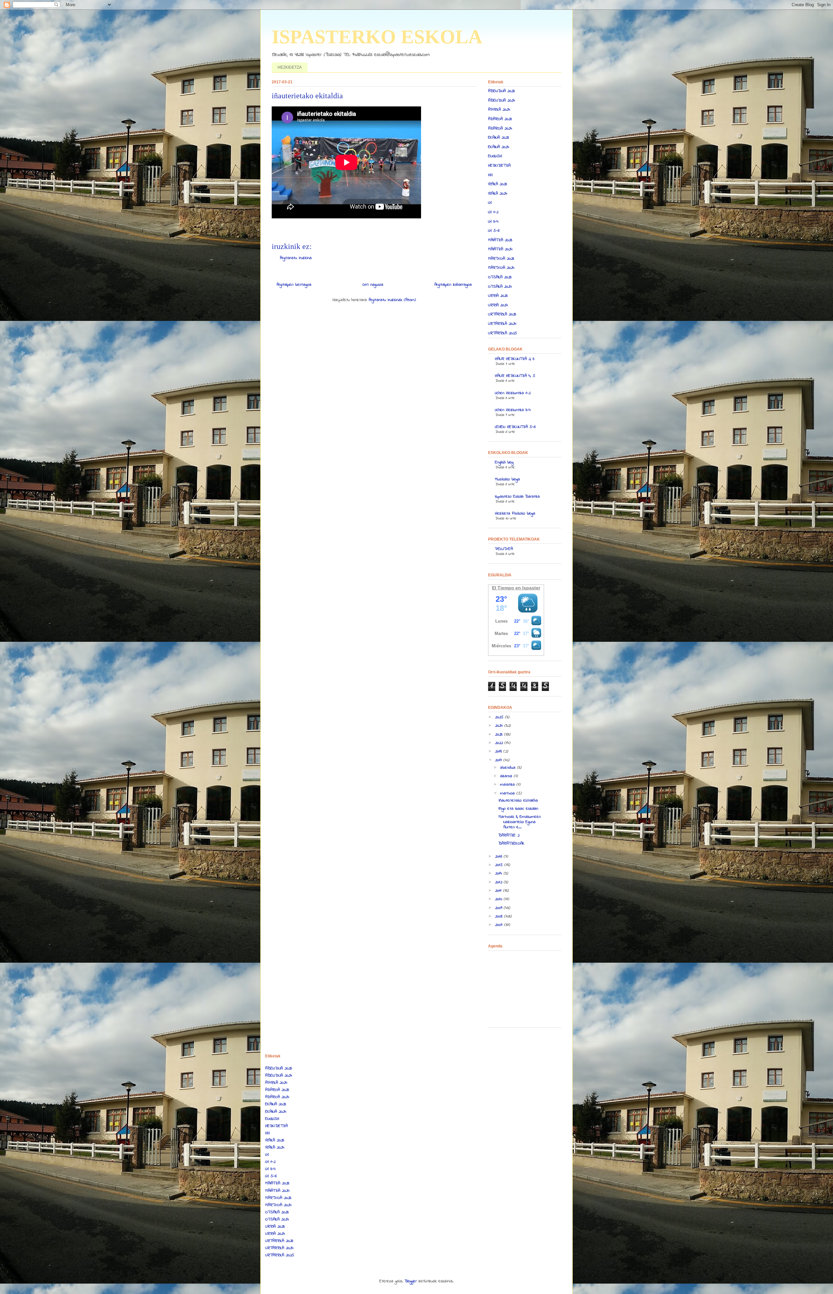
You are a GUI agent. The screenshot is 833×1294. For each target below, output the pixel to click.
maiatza (508, 784)
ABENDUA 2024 (501, 100)
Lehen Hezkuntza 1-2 (512, 393)
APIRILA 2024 (499, 109)
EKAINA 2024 (498, 147)
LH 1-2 (493, 212)
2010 (499, 899)
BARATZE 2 (508, 835)
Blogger (411, 1281)
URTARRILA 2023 (502, 314)
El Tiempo (503, 587)
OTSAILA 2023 (500, 277)
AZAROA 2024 (500, 128)
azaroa (507, 776)
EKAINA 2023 (498, 137)
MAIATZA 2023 (500, 240)
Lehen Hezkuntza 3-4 (513, 410)
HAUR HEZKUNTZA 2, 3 (514, 359)
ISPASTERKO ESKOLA (377, 37)
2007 (499, 925)
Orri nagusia (372, 285)
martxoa (508, 793)
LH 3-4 (493, 221)
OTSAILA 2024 (500, 286)
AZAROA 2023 (500, 119)
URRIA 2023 (498, 296)
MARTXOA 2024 (501, 268)
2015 (499, 865)
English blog (504, 462)
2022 (499, 743)
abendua (508, 767)
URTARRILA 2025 (502, 333)
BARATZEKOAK (511, 843)
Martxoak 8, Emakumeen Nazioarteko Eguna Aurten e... (519, 822)
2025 (500, 717)
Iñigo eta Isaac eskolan (518, 808)
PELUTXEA (504, 549)
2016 (499, 856)
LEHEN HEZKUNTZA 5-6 (515, 427)
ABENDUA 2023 (501, 91)
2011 (499, 891)
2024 (499, 726)
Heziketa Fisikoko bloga (515, 513)
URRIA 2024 (498, 305)
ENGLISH (495, 156)
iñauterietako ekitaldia (518, 800)
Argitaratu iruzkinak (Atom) (392, 300)
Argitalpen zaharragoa (453, 285)
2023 (499, 734)
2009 (499, 908)
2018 (499, 751)
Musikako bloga (507, 479)
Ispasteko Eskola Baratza (517, 496)
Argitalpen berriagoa (294, 285)
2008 (499, 916)
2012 (499, 882)
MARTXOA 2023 (501, 258)
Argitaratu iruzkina (296, 258)
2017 (499, 760)
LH (490, 203)
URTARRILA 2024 (502, 324)
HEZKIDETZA (290, 67)
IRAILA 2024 (497, 193)
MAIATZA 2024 (500, 249)
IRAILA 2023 (497, 184)
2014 (499, 873)
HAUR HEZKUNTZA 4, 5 (515, 376)
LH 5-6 (493, 230)
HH (490, 175)
